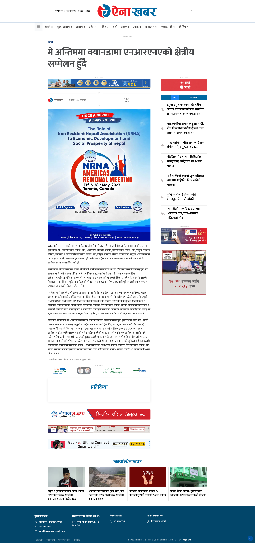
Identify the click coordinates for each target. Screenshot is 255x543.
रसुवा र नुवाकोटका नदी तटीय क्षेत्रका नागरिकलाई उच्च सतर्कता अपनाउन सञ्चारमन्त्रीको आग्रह (185, 109)
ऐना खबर (58, 100)
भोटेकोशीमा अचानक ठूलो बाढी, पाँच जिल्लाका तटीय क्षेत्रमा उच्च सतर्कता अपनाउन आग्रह (185, 128)
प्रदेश (91, 26)
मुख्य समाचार (64, 26)
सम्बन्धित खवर (127, 462)
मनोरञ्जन (151, 26)
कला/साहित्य (168, 26)
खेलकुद (124, 26)
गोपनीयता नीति (64, 540)
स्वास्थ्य (137, 26)
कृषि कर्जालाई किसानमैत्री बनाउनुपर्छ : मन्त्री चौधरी (182, 197)
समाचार (80, 26)
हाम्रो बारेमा (50, 540)
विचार (105, 26)
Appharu (187, 540)
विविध (182, 26)
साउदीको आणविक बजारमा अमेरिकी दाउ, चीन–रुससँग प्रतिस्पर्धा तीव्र (183, 213)
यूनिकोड (77, 540)
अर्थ (114, 26)
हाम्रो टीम (39, 540)
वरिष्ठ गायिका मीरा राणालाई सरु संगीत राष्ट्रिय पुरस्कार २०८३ (185, 145)
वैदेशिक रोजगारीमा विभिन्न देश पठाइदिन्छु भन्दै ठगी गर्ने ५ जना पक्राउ (184, 161)
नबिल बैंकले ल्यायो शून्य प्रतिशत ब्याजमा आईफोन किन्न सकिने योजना (185, 180)
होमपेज (48, 26)
